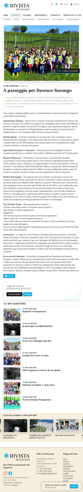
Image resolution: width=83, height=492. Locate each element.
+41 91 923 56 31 (45, 469)
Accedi (74, 4)
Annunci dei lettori (72, 15)
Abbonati (27, 294)
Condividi (9, 276)
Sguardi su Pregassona (34, 311)
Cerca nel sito (68, 478)
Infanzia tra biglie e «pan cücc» (38, 384)
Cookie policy (17, 482)
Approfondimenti (28, 19)
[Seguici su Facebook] (56, 4)
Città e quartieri (43, 19)
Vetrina (16, 19)
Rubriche (15, 15)
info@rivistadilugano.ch (49, 473)
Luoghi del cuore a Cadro (35, 355)
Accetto (74, 486)
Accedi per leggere (14, 294)
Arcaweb (15, 485)
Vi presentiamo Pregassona (36, 399)
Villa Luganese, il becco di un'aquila (41, 370)
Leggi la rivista (68, 476)
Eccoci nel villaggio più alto (37, 340)
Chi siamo (27, 15)
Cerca (64, 4)
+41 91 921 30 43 (45, 471)
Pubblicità (55, 15)
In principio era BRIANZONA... (38, 326)
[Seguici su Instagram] (52, 4)
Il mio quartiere (57, 19)
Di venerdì (6, 19)
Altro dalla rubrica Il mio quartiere (20, 415)
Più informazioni (50, 487)
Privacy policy (7, 482)
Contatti (66, 473)
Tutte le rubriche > (73, 19)
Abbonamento (40, 15)
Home (5, 15)
